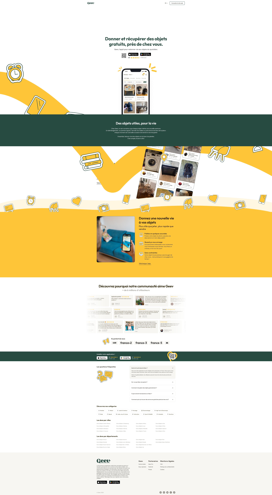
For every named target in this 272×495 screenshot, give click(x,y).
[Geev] (90, 3)
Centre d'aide (142, 464)
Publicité (150, 467)
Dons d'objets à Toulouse (102, 431)
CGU (161, 464)
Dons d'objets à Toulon (141, 431)
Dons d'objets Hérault (101, 439)
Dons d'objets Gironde (102, 442)
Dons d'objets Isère (140, 439)
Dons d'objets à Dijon (121, 431)
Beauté (110, 414)
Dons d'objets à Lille (160, 423)
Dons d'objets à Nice (160, 431)
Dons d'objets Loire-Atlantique (123, 442)
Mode (101, 414)
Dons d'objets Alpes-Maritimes (163, 442)
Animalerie (160, 414)
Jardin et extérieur (123, 410)
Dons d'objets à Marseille (141, 428)
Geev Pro (150, 464)
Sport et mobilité (149, 414)
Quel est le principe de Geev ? (139, 368)
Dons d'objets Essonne (121, 439)
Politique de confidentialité (167, 467)
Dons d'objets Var (140, 447)
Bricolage (135, 410)
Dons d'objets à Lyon (140, 426)
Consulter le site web (177, 3)
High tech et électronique (162, 410)
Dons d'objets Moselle (141, 442)
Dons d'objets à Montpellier (103, 426)
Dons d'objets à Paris (160, 426)
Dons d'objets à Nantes (121, 426)
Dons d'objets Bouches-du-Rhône (144, 444)
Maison (111, 410)
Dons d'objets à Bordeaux (102, 428)
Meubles (102, 410)
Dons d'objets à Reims (141, 423)
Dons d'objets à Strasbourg (122, 423)
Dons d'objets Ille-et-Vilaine (122, 444)
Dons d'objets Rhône (121, 447)
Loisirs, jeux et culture (123, 414)
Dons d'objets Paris (160, 439)
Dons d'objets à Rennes (121, 428)
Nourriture (171, 414)
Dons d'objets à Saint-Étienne (103, 423)
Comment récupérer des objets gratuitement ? (144, 388)
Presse (150, 469)
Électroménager (146, 410)
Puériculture (136, 414)
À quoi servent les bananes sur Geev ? (141, 393)
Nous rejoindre (142, 467)
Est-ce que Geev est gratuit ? (139, 382)
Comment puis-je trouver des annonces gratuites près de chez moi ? (150, 399)
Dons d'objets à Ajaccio (161, 428)
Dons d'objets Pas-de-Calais (103, 447)
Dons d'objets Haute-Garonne (103, 444)
